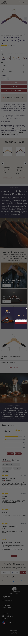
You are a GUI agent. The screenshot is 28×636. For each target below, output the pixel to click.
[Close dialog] (26, 308)
